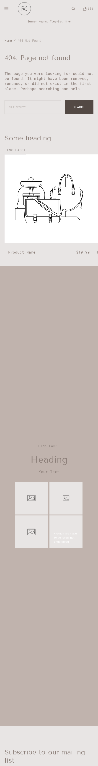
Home (8, 40)
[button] (73, 9)
